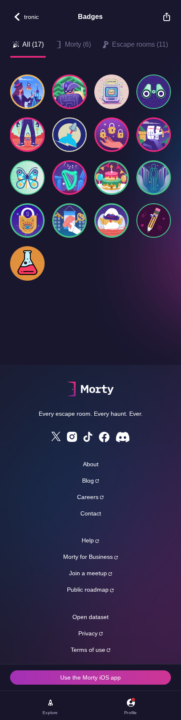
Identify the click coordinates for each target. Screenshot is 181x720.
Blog (88, 480)
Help (88, 540)
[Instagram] (72, 437)
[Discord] (123, 437)
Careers (87, 497)
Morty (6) (78, 44)
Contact (90, 513)
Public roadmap (88, 589)
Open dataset (90, 617)
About (90, 464)
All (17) (33, 44)
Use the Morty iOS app (90, 677)
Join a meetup (88, 573)
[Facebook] (104, 437)
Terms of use (88, 649)
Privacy (88, 633)
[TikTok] (88, 437)
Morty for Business (88, 556)
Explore (50, 712)
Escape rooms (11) (140, 44)
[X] (56, 436)
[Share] (162, 16)
